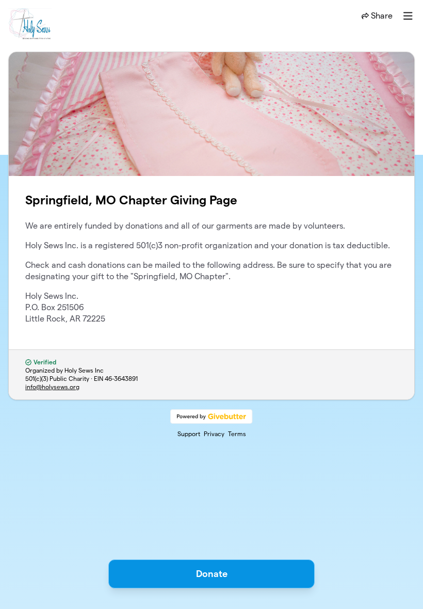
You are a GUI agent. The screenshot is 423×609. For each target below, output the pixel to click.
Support (188, 433)
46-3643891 (121, 378)
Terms (237, 433)
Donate (211, 574)
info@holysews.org (52, 386)
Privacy (214, 433)
